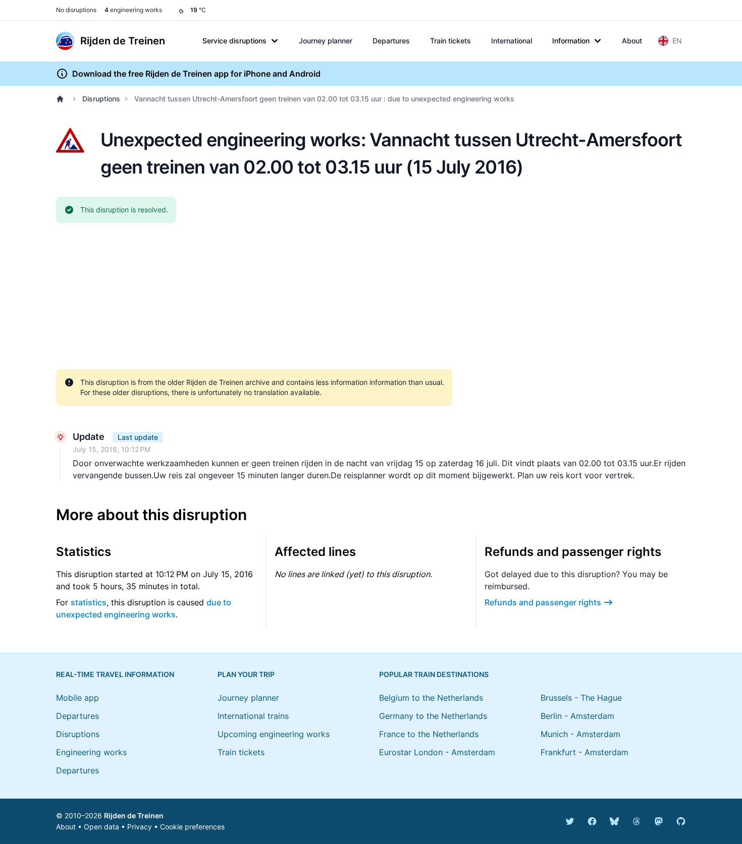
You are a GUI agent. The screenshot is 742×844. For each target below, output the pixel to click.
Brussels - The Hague (581, 698)
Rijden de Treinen (134, 815)
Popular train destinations (434, 674)
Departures (391, 40)
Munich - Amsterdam (580, 734)
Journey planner (325, 40)
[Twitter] (570, 821)
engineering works (133, 10)
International (511, 40)
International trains (253, 716)
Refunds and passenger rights (543, 602)
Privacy (139, 826)
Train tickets (450, 40)
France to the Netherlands (429, 734)
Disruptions (101, 98)
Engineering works (91, 752)
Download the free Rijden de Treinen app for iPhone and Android (196, 74)
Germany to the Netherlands (433, 716)
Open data (101, 826)
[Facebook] (592, 821)
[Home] (62, 99)
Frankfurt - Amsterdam (584, 752)
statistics (89, 602)
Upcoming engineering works (274, 734)
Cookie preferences (192, 826)
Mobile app (77, 698)
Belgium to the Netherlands (431, 698)
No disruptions (76, 10)
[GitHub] (681, 821)
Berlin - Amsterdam (577, 716)
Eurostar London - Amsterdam (437, 752)
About (632, 40)
